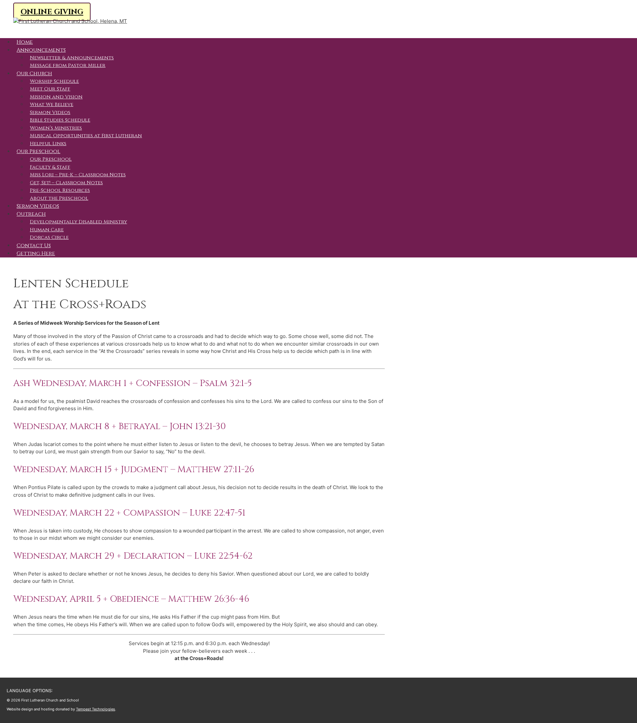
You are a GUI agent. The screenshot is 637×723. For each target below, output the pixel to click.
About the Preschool (59, 198)
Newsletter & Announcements (72, 57)
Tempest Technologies (95, 709)
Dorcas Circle (49, 237)
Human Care (47, 229)
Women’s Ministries (56, 128)
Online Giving (52, 12)
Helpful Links (48, 143)
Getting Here (36, 253)
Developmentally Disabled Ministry (78, 221)
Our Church (34, 73)
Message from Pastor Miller (68, 65)
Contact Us (34, 245)
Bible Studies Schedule (60, 120)
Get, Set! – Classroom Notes (66, 182)
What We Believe (51, 104)
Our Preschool (38, 151)
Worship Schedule (54, 81)
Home (25, 42)
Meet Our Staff (50, 88)
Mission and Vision (56, 96)
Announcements (41, 50)
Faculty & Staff (50, 167)
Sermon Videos (50, 112)
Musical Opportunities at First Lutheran (86, 135)
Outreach (31, 214)
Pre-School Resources (60, 190)
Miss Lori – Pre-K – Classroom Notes (78, 174)
